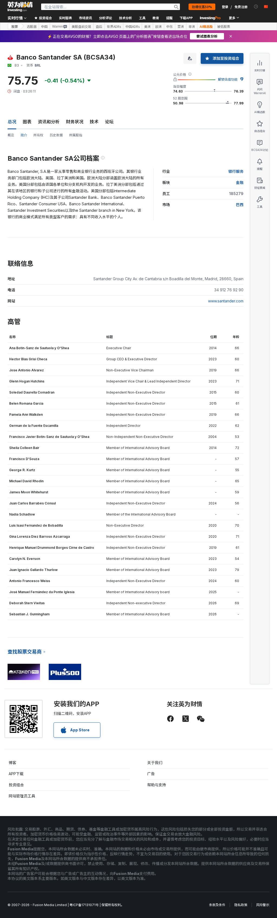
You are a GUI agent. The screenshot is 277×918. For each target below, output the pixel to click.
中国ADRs (133, 26)
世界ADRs (114, 26)
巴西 (239, 204)
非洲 (192, 26)
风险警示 (262, 905)
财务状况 (74, 121)
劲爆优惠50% (202, 6)
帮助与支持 (156, 784)
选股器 (32, 26)
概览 (11, 135)
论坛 (109, 121)
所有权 (38, 135)
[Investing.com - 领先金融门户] (20, 7)
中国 (44, 26)
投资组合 (16, 784)
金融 (239, 182)
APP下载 (16, 773)
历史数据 (56, 135)
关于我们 (154, 762)
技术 (94, 121)
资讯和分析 (49, 121)
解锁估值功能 (228, 79)
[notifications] (256, 6)
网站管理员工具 (22, 796)
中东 (169, 26)
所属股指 (75, 135)
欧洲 (158, 26)
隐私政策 (240, 905)
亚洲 (180, 26)
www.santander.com (225, 301)
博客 (12, 762)
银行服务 (235, 171)
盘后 (99, 26)
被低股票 (223, 26)
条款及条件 (217, 905)
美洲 (147, 26)
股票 (14, 26)
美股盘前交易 (81, 26)
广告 (151, 773)
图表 (27, 121)
